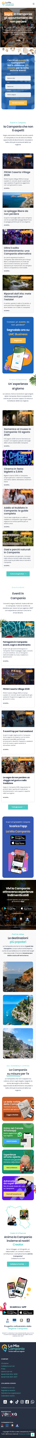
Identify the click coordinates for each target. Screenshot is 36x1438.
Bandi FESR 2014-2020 (9, 1374)
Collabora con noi (7, 1366)
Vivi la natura (11, 1168)
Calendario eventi (7, 1396)
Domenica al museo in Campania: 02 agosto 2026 (17, 432)
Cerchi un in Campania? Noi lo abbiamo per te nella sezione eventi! (18, 65)
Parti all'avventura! (14, 1194)
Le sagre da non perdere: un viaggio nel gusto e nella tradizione (16, 780)
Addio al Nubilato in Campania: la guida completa (16, 510)
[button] (2, 27)
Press (3, 1369)
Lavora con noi (6, 1371)
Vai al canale (11, 1141)
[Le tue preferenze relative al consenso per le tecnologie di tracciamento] (32, 1434)
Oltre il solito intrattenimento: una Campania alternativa (17, 250)
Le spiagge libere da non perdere (16, 212)
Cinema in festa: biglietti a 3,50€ (14, 470)
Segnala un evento (8, 1390)
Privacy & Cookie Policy (26, 1434)
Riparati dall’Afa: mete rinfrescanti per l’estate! (17, 296)
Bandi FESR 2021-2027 (9, 1377)
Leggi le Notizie (12, 1115)
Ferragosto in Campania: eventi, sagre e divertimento (16, 643)
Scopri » (7, 188)
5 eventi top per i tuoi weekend (18, 731)
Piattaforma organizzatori (11, 1393)
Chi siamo (4, 1363)
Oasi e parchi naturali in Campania (17, 551)
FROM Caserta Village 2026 (17, 173)
